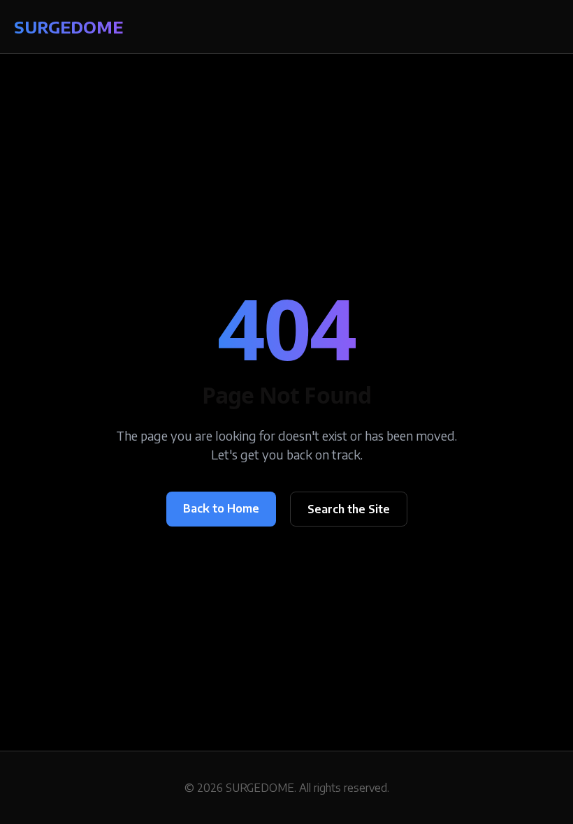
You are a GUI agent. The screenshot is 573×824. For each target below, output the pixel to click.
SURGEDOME (68, 26)
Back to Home (221, 508)
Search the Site (348, 509)
